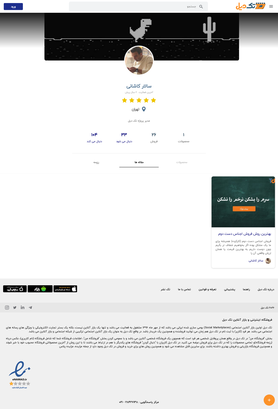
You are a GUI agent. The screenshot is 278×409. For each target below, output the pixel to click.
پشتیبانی (229, 289)
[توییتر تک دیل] (15, 308)
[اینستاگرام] (7, 308)
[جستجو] (201, 7)
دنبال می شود (124, 141)
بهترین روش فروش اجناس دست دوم (244, 233)
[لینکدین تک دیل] (22, 308)
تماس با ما (184, 289)
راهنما (246, 289)
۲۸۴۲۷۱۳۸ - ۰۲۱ (128, 402)
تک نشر (165, 289)
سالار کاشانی (256, 260)
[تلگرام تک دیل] (30, 308)
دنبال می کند (94, 141)
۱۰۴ (94, 134)
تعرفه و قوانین (207, 289)
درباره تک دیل (266, 289)
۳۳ (124, 134)
